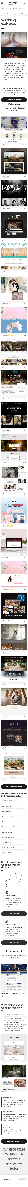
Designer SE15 (5, 991)
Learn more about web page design (13, 993)
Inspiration (8, 8)
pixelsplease (5, 557)
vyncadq (5, 716)
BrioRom (5, 748)
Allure (4, 271)
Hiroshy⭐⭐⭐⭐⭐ (8, 335)
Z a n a (4, 1091)
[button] (26, 1176)
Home (3, 8)
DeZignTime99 (6, 652)
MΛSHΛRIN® (6, 367)
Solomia (5, 144)
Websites (14, 8)
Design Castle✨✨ (7, 398)
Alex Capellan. (6, 176)
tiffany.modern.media (8, 779)
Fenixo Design (6, 303)
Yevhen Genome (6, 208)
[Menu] (2, 3)
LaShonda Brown (7, 621)
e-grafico (5, 462)
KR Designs (24, 60)
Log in (25, 3)
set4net (4, 240)
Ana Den (4, 1061)
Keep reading (7, 1106)
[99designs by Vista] (13, 3)
